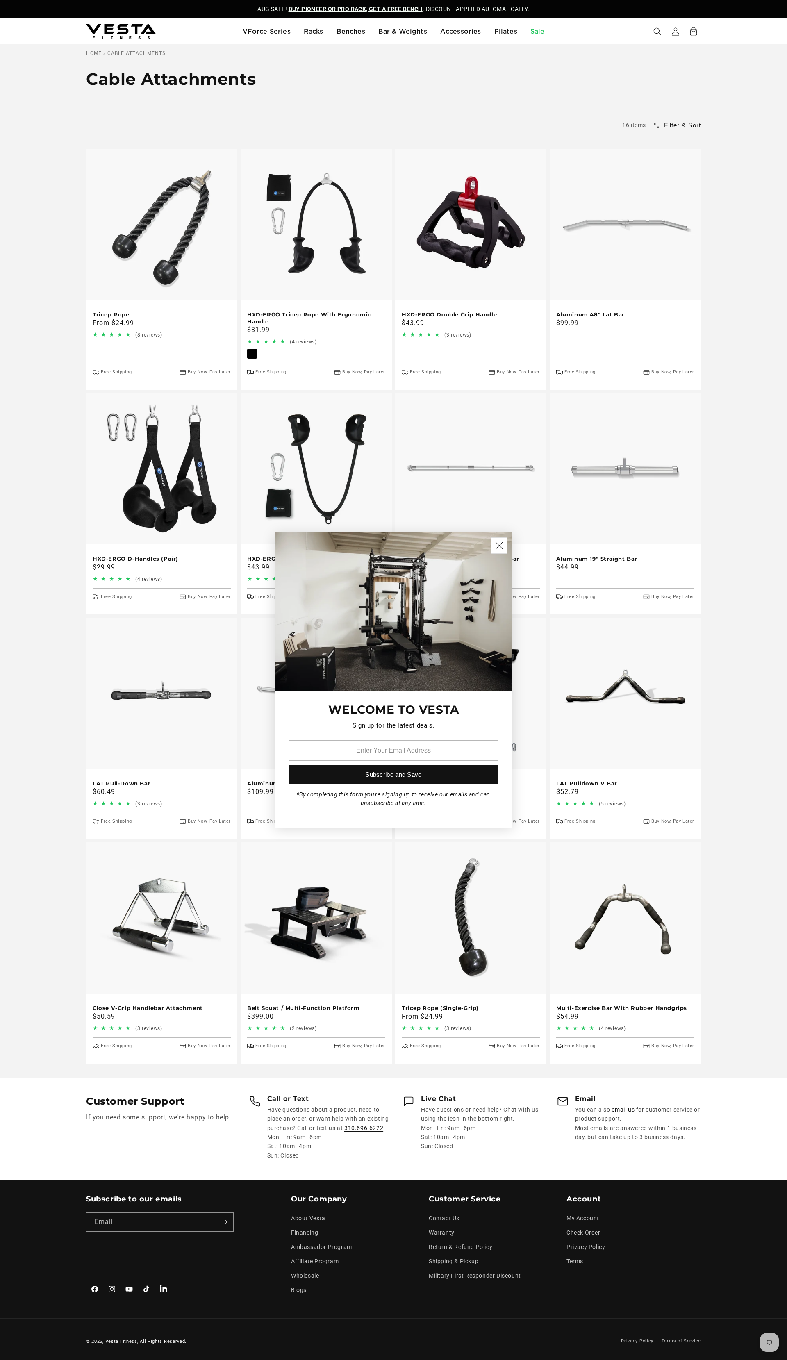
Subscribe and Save (393, 774)
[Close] (499, 545)
